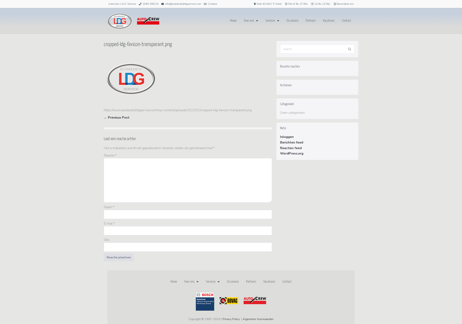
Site (106, 240)
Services (270, 20)
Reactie (110, 155)
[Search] (349, 49)
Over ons (249, 20)
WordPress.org (291, 153)
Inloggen (287, 137)
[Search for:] (317, 49)
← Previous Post (116, 117)
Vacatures (329, 20)
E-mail (109, 223)
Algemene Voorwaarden (258, 319)
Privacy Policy (231, 319)
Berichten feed (291, 142)
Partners (311, 20)
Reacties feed (291, 148)
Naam (109, 207)
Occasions (292, 20)
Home (233, 20)
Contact (346, 20)
